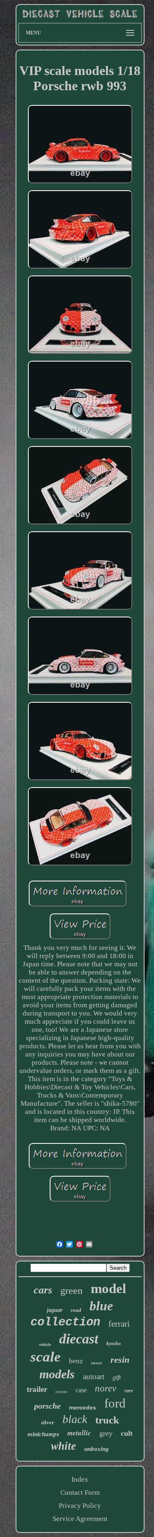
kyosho (113, 1343)
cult (127, 1433)
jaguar (54, 1310)
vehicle (45, 1344)
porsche (47, 1405)
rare (128, 1391)
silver (47, 1422)
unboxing (96, 1449)
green (71, 1290)
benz (76, 1361)
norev (105, 1388)
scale (45, 1357)
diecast (78, 1338)
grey (106, 1433)
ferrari (119, 1324)
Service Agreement (80, 1519)
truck (107, 1419)
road (76, 1310)
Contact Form (80, 1492)
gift (117, 1377)
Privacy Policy (80, 1506)
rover (96, 1362)
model (108, 1288)
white (63, 1446)
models (57, 1374)
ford (115, 1403)
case (81, 1390)
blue (101, 1305)
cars (43, 1290)
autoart (93, 1376)
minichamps (43, 1434)
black (74, 1419)
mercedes (82, 1407)
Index (79, 1479)
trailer (37, 1389)
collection (65, 1322)
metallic (79, 1433)
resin (119, 1360)
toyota (61, 1391)
